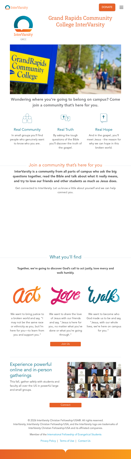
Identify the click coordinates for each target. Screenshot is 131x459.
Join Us (65, 344)
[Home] (16, 7)
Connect (65, 405)
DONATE (107, 7)
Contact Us (84, 441)
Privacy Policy (48, 441)
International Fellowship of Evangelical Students (74, 434)
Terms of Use (67, 441)
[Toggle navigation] (121, 7)
